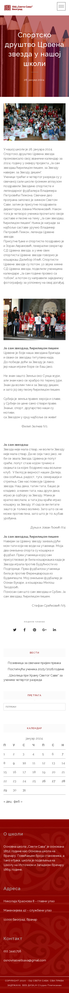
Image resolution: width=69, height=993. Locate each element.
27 (53, 781)
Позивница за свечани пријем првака (34, 663)
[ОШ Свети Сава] (18, 7)
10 (24, 763)
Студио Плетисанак (50, 985)
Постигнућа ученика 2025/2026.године (36, 669)
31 (24, 790)
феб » (18, 801)
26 (44, 781)
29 (5, 790)
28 (63, 781)
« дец (7, 801)
